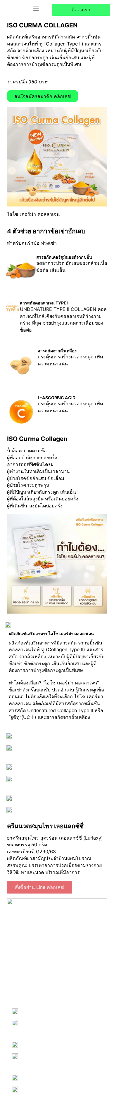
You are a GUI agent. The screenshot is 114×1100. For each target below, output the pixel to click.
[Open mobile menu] (36, 8)
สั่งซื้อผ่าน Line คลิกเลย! (39, 887)
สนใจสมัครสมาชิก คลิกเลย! (42, 96)
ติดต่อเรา (81, 10)
